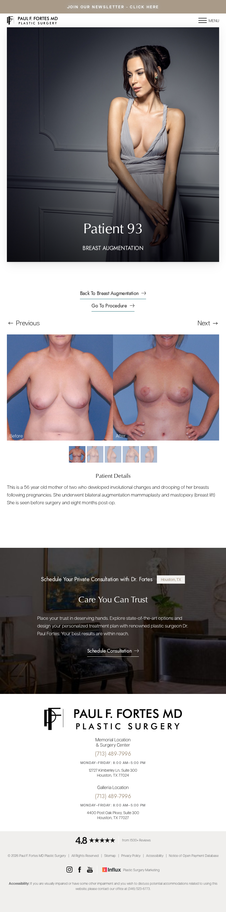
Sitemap (110, 855)
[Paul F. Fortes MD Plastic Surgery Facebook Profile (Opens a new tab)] (80, 870)
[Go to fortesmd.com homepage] (60, 20)
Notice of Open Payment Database (194, 855)
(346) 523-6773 (139, 888)
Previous (27, 322)
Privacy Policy (131, 855)
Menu (214, 20)
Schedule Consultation (109, 651)
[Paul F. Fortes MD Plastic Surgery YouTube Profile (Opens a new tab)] (90, 870)
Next (204, 322)
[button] (202, 20)
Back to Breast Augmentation (109, 294)
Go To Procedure (109, 306)
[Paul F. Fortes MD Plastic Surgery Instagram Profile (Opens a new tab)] (69, 870)
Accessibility (154, 855)
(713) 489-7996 (113, 754)
